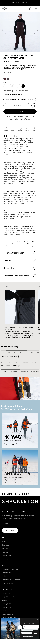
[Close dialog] (38, 619)
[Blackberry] (4, 79)
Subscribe (10, 530)
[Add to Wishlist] (33, 105)
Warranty (5, 600)
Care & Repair (6, 607)
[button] (11, 61)
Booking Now (6, 573)
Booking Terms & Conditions (11, 580)
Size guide (7, 90)
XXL (23, 86)
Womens (5, 548)
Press (4, 611)
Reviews (5, 559)
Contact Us (6, 593)
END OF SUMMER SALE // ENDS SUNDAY (20, 2)
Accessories (6, 552)
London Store (6, 556)
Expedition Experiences (10, 569)
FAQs (4, 576)
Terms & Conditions (9, 614)
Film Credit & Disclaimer (10, 618)
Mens (4, 541)
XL (18, 86)
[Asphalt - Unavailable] (8, 79)
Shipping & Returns (8, 597)
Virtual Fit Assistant (21, 90)
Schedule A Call (7, 583)
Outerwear (5, 545)
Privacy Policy (6, 604)
